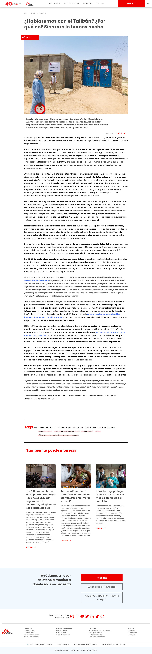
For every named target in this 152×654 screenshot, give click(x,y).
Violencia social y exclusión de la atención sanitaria (59, 435)
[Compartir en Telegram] (124, 133)
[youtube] (82, 616)
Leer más (29, 547)
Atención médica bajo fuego (104, 427)
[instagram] (72, 616)
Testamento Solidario (96, 635)
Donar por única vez (95, 633)
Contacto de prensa (63, 635)
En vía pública (132, 635)
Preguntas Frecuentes (62, 650)
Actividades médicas (63, 427)
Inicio (26, 13)
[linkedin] (92, 616)
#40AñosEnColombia (31, 637)
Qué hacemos (29, 633)
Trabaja (100, 3)
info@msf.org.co (63, 645)
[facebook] (77, 616)
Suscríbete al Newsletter (101, 586)
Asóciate (102, 577)
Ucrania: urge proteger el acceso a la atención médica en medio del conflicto (110, 496)
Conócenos (54, 3)
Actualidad (34, 13)
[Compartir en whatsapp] (121, 133)
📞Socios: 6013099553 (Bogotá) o (85, 645)
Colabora (87, 3)
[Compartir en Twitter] (119, 133)
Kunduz (99, 431)
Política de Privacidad (78, 650)
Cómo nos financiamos (32, 635)
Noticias (43, 13)
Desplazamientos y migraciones (67, 431)
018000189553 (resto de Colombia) (113, 645)
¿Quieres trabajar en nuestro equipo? (102, 597)
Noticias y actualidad (64, 629)
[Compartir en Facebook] (116, 133)
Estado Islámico (88, 431)
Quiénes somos (29, 631)
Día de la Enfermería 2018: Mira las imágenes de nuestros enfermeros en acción (75, 496)
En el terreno (132, 631)
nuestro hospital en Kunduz (36, 280)
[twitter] (87, 616)
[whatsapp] (102, 616)
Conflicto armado (46, 431)
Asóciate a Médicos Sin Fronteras (100, 631)
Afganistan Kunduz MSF (82, 427)
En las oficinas (132, 633)
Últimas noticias (71, 3)
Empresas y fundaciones (97, 637)
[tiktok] (97, 616)
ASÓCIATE (131, 3)
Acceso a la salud (46, 427)
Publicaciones (61, 633)
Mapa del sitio (92, 650)
